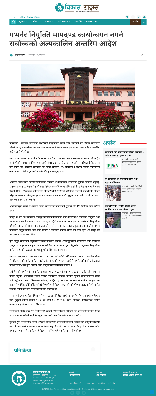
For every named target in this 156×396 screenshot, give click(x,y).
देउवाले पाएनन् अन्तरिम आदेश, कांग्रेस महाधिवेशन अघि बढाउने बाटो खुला (120, 207)
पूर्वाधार (22, 22)
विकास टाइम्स (20, 55)
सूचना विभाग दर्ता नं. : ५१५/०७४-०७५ (82, 383)
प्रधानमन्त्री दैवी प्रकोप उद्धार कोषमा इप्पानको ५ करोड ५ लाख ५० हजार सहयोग (124, 154)
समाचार (88, 22)
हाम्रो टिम (101, 383)
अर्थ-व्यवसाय (63, 22)
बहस (97, 22)
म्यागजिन (135, 22)
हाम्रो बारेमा (111, 383)
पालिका (35, 22)
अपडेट (109, 143)
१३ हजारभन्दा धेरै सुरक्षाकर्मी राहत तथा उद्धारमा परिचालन (121, 180)
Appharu (110, 389)
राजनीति (78, 22)
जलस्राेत (48, 22)
